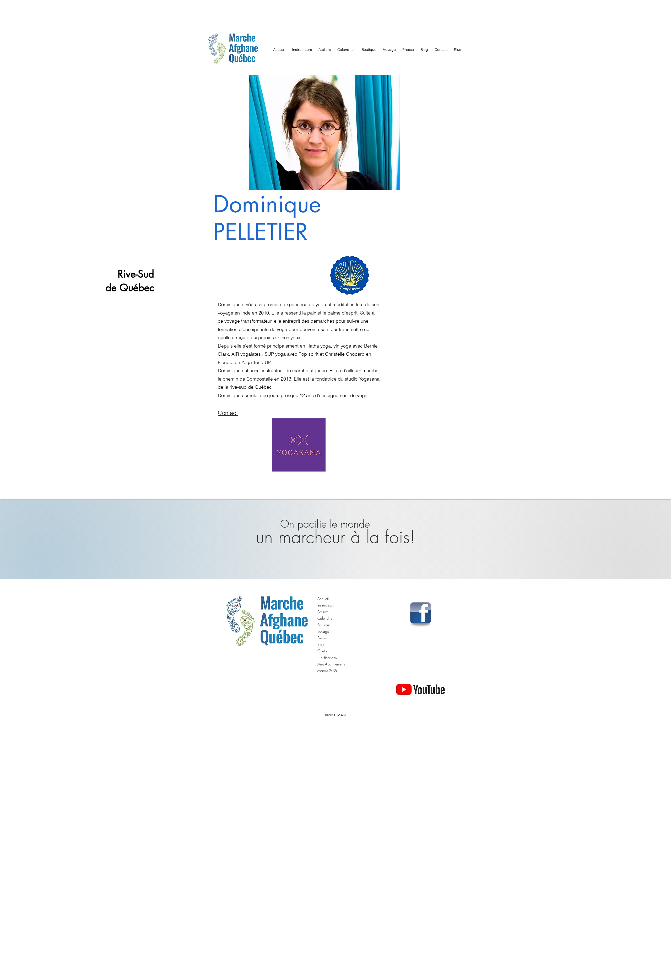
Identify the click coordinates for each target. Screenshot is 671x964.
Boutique (324, 624)
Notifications (327, 657)
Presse (322, 637)
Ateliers (322, 611)
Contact (323, 650)
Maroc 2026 (327, 670)
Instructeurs (325, 605)
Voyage (323, 631)
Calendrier (325, 618)
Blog (320, 644)
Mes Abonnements (331, 664)
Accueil (323, 598)
